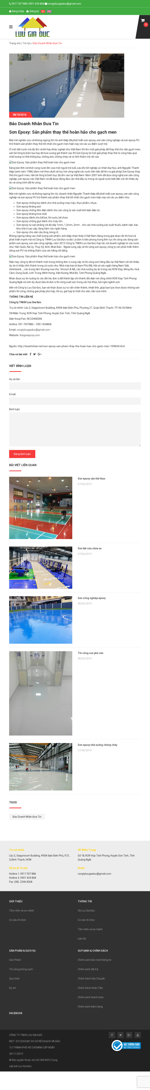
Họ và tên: (14, 379)
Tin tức (27, 43)
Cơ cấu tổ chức (17, 919)
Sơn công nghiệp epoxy (92, 598)
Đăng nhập (17, 11)
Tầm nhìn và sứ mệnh (21, 910)
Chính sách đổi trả (88, 969)
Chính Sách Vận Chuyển (91, 978)
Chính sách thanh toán (91, 997)
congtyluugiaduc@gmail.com (33, 329)
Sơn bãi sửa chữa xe (90, 548)
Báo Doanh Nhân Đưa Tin (27, 816)
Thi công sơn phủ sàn (90, 653)
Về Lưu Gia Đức (86, 910)
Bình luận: (14, 409)
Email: (12, 394)
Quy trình (14, 978)
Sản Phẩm (15, 959)
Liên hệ (82, 938)
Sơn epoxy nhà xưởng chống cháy (97, 744)
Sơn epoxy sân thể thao (91, 478)
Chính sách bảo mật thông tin (94, 959)
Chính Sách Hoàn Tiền (90, 987)
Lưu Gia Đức (25, 1066)
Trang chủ (15, 43)
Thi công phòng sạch (21, 969)
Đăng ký (34, 11)
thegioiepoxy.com (30, 335)
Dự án (12, 987)
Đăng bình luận (22, 454)
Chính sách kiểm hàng (90, 1006)
